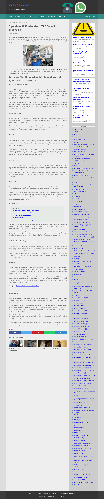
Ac (75, 134)
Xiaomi (76, 485)
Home (10, 16)
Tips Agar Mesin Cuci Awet (82, 422)
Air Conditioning (79, 139)
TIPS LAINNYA (78, 433)
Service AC (18, 16)
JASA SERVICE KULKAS (81, 212)
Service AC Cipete (79, 308)
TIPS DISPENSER (79, 427)
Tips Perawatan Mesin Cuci (82, 448)
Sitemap (65, 493)
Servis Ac (77, 395)
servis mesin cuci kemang (82, 407)
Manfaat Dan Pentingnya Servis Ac (84, 251)
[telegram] (61, 332)
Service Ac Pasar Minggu (81, 324)
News (76, 264)
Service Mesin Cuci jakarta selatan (84, 357)
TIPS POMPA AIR (79, 451)
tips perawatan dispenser (82, 443)
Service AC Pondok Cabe (81, 326)
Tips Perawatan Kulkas (81, 446)
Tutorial (77, 472)
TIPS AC (77, 420)
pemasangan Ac (79, 269)
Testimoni (62, 16)
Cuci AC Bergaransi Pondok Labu (23, 213)
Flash (76, 194)
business (77, 163)
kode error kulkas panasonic (83, 234)
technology (78, 417)
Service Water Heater (81, 388)
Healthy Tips (78, 201)
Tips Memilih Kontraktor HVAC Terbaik (27, 286)
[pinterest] (38, 332)
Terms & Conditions (57, 493)
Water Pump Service (80, 477)
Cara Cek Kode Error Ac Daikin (83, 168)
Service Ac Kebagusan (81, 313)
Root (76, 279)
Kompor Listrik (79, 248)
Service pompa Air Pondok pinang (84, 381)
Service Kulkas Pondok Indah (83, 349)
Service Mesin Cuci (39, 16)
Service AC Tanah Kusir (81, 331)
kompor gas (78, 246)
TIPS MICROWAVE (79, 440)
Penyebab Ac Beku (80, 271)
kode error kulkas (79, 229)
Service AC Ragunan (80, 329)
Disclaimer (38, 493)
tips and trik (78, 425)
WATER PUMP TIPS (80, 479)
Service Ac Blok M (79, 300)
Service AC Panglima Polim (82, 321)
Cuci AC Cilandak (19, 217)
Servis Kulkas (78, 405)
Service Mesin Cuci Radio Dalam (84, 365)
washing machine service (82, 474)
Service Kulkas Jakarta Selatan (83, 344)
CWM (76, 182)
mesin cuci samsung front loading (84, 253)
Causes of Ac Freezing (81, 175)
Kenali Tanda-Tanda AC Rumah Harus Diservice (27, 210)
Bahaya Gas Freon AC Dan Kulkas (83, 44)
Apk (76, 142)
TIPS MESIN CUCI (79, 438)
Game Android (79, 196)
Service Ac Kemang (80, 316)
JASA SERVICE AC (80, 209)
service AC (77, 295)
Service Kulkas (27, 16)
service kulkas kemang (81, 347)
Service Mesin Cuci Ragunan (82, 368)
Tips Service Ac (79, 453)
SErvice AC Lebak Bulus (81, 318)
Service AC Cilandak (80, 303)
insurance (77, 206)
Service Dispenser (80, 337)
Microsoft (77, 256)
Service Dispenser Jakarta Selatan (84, 339)
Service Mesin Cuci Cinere (82, 355)
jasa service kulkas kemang (82, 214)
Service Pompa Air (80, 373)
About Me (31, 493)
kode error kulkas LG (80, 232)
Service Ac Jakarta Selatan (82, 311)
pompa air (77, 274)
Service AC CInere (79, 305)
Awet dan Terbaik (79, 152)
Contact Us (72, 493)
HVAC (76, 204)
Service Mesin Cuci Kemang (82, 360)
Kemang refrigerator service (83, 222)
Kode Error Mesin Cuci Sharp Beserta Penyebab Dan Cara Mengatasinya (84, 241)
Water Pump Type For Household (84, 482)
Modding (77, 259)
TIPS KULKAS (78, 430)
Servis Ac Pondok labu (81, 402)
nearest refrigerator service (82, 261)
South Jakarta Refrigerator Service (84, 410)
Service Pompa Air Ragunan (82, 383)
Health (76, 199)
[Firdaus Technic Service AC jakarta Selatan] (20, 5)
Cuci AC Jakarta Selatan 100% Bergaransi (25, 220)
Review (76, 277)
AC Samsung (78, 137)
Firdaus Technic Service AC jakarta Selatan (54, 496)
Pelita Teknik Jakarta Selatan (82, 266)
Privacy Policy (46, 493)
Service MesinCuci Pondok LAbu (84, 370)
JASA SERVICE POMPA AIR (82, 219)
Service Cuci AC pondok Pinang (23, 215)
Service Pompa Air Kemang (82, 378)
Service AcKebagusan (81, 334)
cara (76, 166)
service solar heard (80, 386)
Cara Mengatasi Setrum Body (82, 37)
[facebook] (15, 332)
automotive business (80, 149)
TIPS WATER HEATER (80, 469)
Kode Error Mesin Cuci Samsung (84, 237)
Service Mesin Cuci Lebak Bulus (83, 362)
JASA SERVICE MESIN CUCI (82, 217)
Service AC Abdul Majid (81, 298)
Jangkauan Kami (52, 16)
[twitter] (26, 332)
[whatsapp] (49, 332)
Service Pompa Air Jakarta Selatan (84, 375)
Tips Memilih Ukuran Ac (81, 435)
